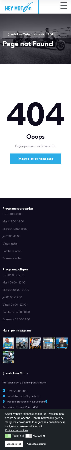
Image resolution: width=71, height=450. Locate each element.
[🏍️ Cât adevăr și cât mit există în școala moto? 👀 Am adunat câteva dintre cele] (8, 343)
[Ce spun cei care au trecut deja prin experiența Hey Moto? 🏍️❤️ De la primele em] (62, 343)
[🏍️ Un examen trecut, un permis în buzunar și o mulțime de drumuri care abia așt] (8, 357)
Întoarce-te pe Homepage (35, 158)
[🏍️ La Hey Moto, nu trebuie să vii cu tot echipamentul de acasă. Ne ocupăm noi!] (49, 343)
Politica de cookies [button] (16, 430)
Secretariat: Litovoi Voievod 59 (20, 407)
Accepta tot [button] (14, 443)
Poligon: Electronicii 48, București (26, 401)
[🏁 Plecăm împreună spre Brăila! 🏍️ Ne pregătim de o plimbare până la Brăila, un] (35, 343)
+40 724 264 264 (17, 390)
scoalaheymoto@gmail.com (24, 396)
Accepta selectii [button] (36, 443)
